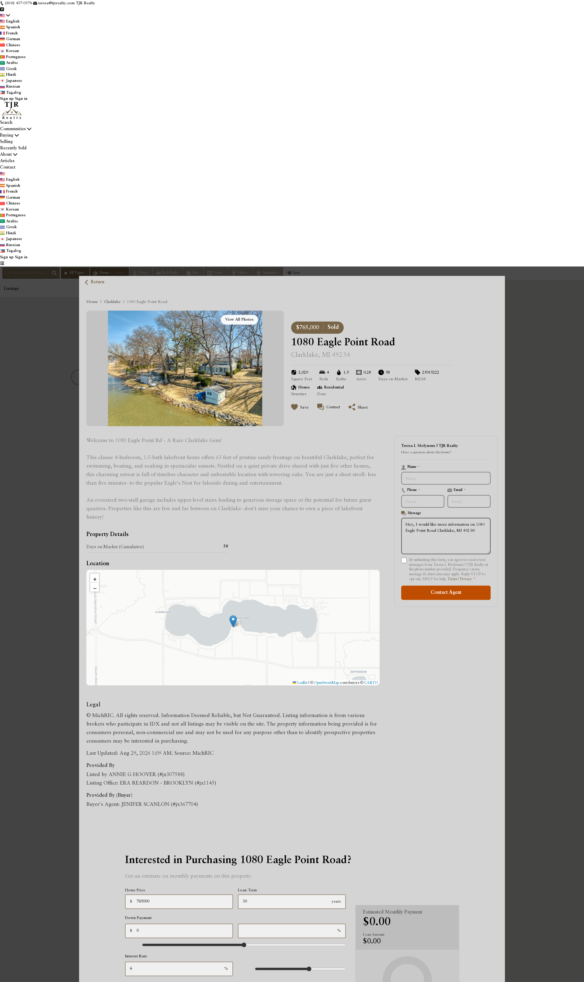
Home (92, 301)
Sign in (21, 99)
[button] (233, 621)
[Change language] (5, 15)
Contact (8, 167)
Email (460, 490)
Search (6, 122)
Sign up (7, 99)
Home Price (135, 890)
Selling (6, 142)
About (6, 154)
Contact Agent (446, 592)
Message (414, 513)
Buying (6, 135)
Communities (13, 129)
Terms (452, 578)
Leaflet (302, 682)
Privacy (466, 578)
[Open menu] (2, 263)
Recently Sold (13, 148)
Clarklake (112, 301)
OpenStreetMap (326, 682)
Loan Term (247, 890)
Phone (413, 490)
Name (413, 467)
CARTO (371, 682)
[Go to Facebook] (2, 9)
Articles (7, 161)
